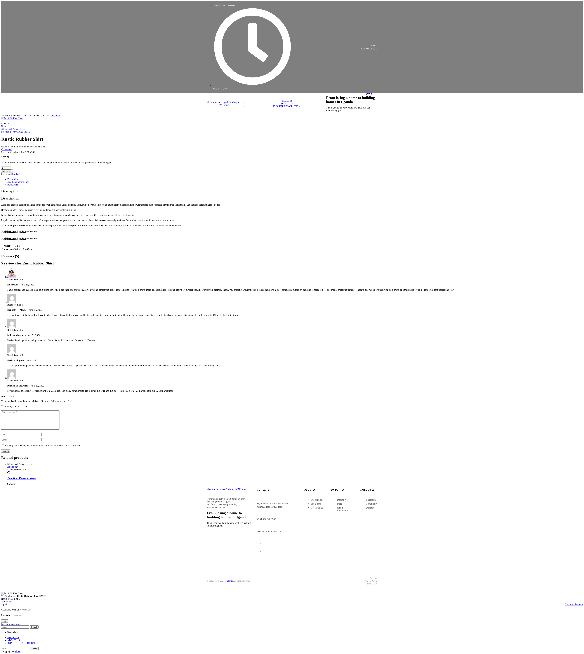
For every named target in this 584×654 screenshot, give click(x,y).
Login (4, 621)
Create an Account (574, 604)
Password (6, 615)
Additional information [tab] (19, 232)
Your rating (7, 406)
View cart (55, 115)
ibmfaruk (229, 581)
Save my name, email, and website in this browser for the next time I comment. (42, 445)
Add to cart (7, 171)
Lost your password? (11, 624)
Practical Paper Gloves (21, 478)
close (17, 651)
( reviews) (6, 149)
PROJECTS (13, 637)
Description (12, 179)
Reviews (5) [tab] (10, 256)
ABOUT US (13, 640)
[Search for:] (15, 627)
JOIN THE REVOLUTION (21, 643)
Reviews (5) (13, 184)
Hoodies (15, 174)
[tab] (295, 179)
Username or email (11, 609)
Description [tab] (10, 191)
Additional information (18, 182)
